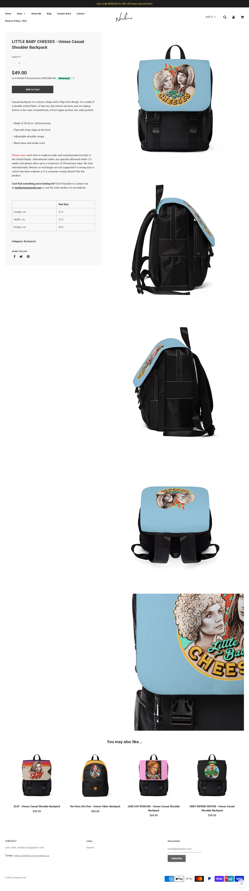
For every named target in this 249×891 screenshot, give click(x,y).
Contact (81, 13)
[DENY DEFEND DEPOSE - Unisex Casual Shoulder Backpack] (212, 776)
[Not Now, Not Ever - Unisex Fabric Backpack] (95, 776)
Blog (49, 13)
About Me (36, 13)
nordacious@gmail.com (28, 187)
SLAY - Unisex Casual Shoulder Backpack (37, 806)
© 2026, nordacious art (15, 877)
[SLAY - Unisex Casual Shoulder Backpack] (37, 776)
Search (90, 847)
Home (8, 13)
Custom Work (64, 13)
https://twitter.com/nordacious (32, 855)
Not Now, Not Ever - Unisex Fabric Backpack (95, 806)
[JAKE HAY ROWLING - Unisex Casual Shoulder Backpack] (153, 776)
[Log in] (233, 16)
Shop (20, 13)
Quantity (16, 57)
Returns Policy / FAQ (16, 21)
